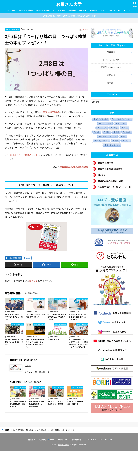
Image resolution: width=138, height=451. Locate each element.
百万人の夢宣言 (103, 141)
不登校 (115, 128)
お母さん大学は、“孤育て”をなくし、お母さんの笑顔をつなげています (69, 16)
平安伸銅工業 (49, 112)
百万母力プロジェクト (45, 10)
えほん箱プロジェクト (122, 119)
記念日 (28, 258)
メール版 (103, 128)
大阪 (98, 132)
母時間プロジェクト (108, 136)
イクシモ (72, 10)
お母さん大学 (69, 4)
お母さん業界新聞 (25, 10)
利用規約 (42, 440)
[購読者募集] (112, 169)
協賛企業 (93, 10)
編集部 (85, 29)
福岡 (116, 141)
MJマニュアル (90, 440)
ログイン (111, 10)
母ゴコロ (11, 10)
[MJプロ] (112, 175)
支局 (102, 10)
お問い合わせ (76, 440)
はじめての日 (106, 123)
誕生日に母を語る (113, 145)
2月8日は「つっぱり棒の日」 (21, 155)
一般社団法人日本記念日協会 (74, 166)
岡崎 (107, 132)
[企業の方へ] (112, 187)
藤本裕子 (82, 10)
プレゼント (121, 123)
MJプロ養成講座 (102, 119)
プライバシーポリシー (58, 440)
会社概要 (31, 440)
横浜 (117, 132)
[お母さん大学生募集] (112, 163)
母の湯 (127, 132)
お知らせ (61, 10)
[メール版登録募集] (112, 181)
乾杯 (125, 128)
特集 (124, 136)
